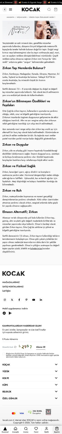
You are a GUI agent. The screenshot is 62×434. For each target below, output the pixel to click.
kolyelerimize (36, 248)
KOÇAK (6, 364)
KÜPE (5, 385)
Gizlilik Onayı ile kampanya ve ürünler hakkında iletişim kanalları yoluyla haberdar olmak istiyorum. (30, 354)
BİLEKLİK (6, 391)
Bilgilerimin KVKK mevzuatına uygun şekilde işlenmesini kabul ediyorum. (32, 355)
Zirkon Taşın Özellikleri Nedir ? (42, 17)
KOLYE (5, 378)
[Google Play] (10, 313)
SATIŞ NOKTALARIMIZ (12, 286)
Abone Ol (40, 346)
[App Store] (4, 313)
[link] (4, 299)
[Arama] (49, 9)
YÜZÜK (5, 371)
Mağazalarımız (11, 282)
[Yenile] (15, 347)
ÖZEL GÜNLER (9, 398)
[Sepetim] (55, 9)
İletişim (6, 291)
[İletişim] (10, 9)
